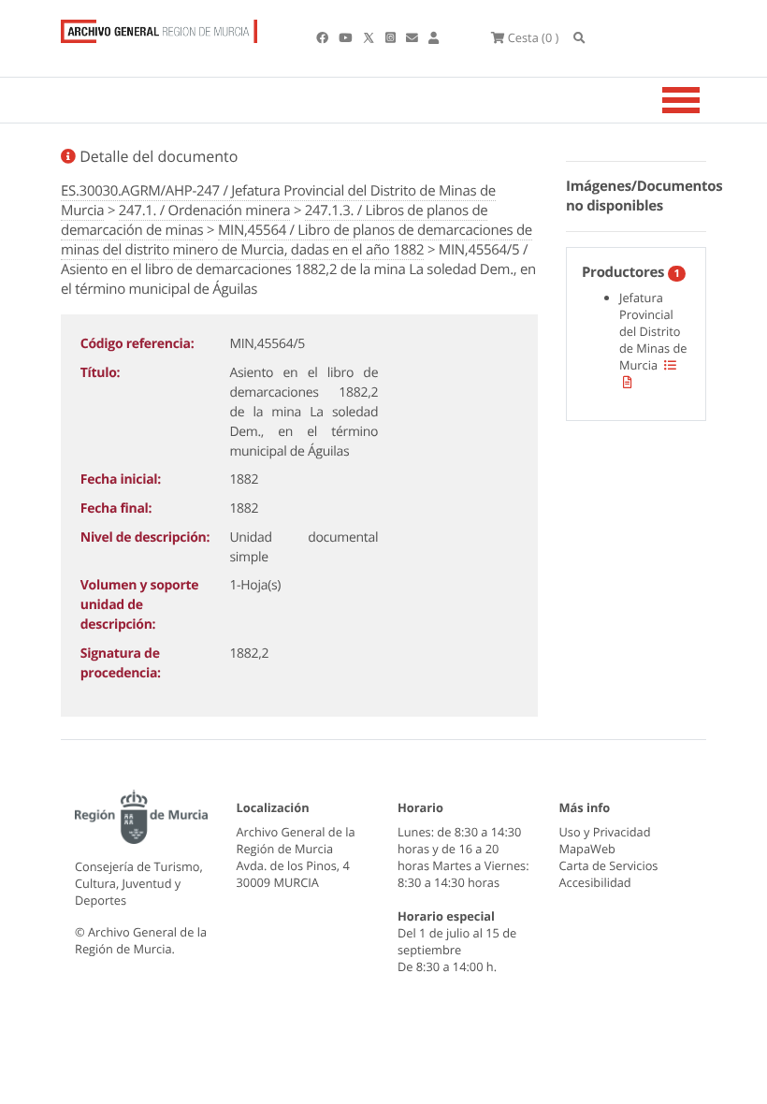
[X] (370, 37)
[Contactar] (413, 37)
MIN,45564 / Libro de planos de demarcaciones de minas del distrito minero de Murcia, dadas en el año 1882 (296, 240)
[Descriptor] (627, 381)
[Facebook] (323, 37)
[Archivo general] (159, 27)
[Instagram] (391, 37)
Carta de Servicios (608, 865)
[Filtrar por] (670, 364)
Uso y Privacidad (605, 831)
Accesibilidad (595, 882)
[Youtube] (347, 37)
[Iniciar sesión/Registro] (433, 37)
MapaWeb (587, 848)
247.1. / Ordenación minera (204, 210)
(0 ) (533, 37)
